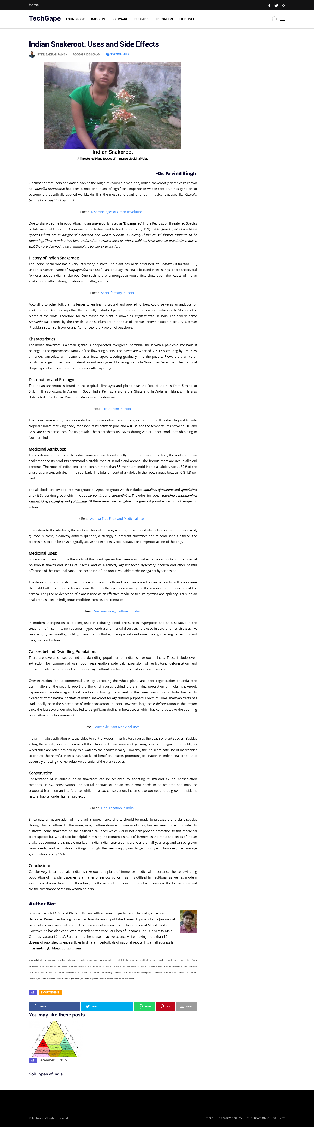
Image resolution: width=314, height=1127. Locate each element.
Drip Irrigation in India (117, 808)
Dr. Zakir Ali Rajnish (54, 54)
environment (50, 992)
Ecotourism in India (116, 408)
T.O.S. (210, 1118)
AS (32, 992)
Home (34, 5)
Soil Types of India (46, 1074)
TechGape (45, 18)
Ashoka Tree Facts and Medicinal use (117, 518)
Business (141, 19)
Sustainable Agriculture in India (117, 611)
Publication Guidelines (266, 1118)
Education (164, 19)
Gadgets (98, 19)
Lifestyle (187, 19)
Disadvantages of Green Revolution (117, 212)
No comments (119, 54)
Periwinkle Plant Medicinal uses (116, 727)
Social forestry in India (117, 293)
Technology (74, 19)
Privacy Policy (230, 1118)
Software (120, 19)
